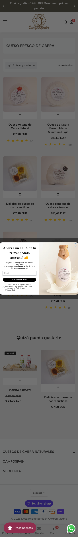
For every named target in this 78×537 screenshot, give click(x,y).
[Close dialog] (75, 244)
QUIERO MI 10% (19, 279)
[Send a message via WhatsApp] (71, 529)
